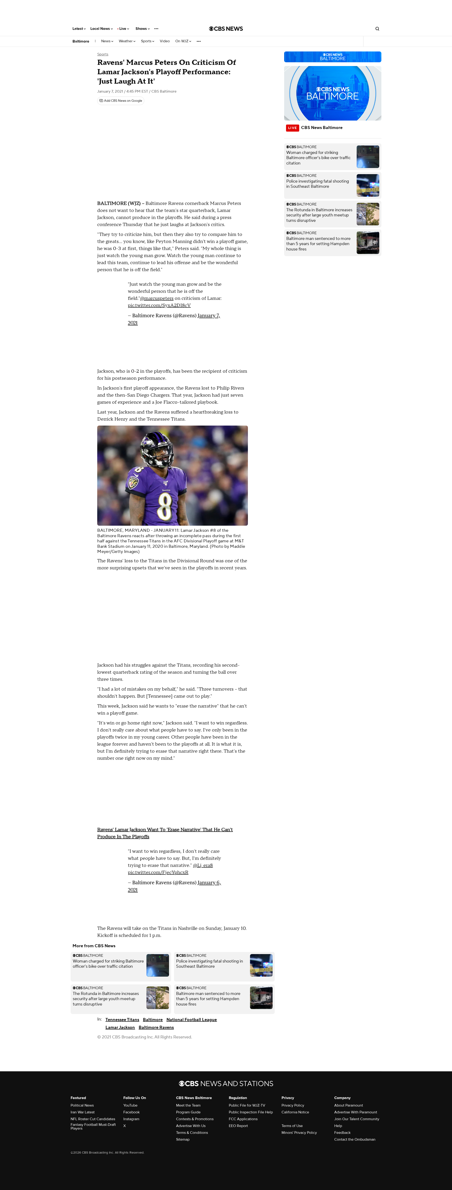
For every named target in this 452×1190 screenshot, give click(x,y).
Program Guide (188, 1112)
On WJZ (182, 41)
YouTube (130, 1105)
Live (123, 28)
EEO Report (238, 1126)
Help (338, 1126)
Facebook (131, 1112)
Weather (126, 41)
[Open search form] (377, 29)
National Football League (191, 1019)
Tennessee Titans (122, 1019)
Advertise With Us (191, 1126)
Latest (78, 29)
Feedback (342, 1133)
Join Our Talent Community (356, 1119)
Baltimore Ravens (156, 1027)
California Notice (295, 1112)
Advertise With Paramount (355, 1112)
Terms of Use (292, 1126)
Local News (100, 29)
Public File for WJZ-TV (247, 1105)
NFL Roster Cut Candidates (93, 1119)
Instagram (131, 1119)
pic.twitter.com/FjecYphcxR (158, 872)
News (106, 41)
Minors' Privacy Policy (299, 1133)
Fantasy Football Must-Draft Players (93, 1126)
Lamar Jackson (120, 1027)
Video (165, 41)
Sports (146, 41)
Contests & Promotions (195, 1119)
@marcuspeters (157, 298)
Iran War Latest (83, 1112)
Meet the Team (188, 1105)
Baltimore (81, 41)
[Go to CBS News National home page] (226, 28)
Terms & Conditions (192, 1133)
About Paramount (348, 1105)
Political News (82, 1105)
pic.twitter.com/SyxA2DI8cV (159, 305)
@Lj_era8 (203, 865)
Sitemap (183, 1139)
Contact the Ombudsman (354, 1139)
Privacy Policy (293, 1105)
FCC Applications (243, 1119)
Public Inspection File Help (251, 1112)
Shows (142, 29)
